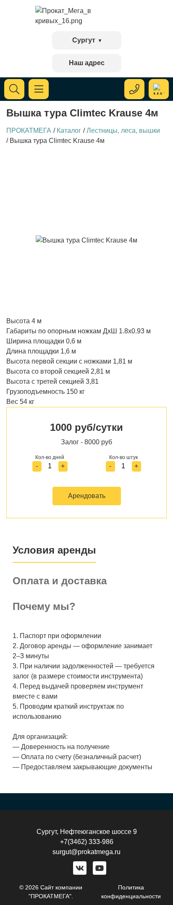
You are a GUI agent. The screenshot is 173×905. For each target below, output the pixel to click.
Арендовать (86, 495)
